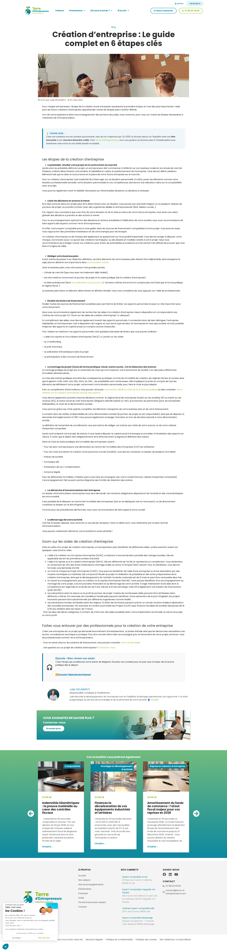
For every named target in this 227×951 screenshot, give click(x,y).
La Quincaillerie (183, 939)
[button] (30, 813)
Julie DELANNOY (79, 689)
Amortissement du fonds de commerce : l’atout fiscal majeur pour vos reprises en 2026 (113, 808)
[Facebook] (164, 874)
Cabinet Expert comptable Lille (138, 908)
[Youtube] (176, 874)
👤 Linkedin (153, 699)
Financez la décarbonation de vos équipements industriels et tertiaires (60, 808)
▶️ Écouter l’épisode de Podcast (73, 674)
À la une (122, 10)
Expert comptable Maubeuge (137, 917)
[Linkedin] (170, 874)
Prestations (75, 10)
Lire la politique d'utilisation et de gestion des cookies (24, 929)
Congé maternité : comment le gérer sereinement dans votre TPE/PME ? (164, 808)
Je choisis (16, 938)
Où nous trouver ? (100, 10)
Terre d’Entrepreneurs (107, 140)
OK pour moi (44, 938)
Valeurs (59, 10)
